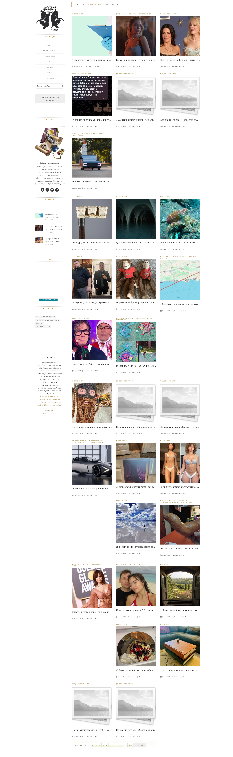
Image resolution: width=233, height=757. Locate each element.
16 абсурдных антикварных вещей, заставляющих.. (92, 242)
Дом (119, 14)
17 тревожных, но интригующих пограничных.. (136, 242)
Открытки (163, 258)
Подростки (173, 502)
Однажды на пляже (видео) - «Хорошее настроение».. (180, 426)
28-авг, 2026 (122, 126)
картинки (39, 323)
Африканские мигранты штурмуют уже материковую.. (180, 304)
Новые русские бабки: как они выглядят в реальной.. (92, 364)
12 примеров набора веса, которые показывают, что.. (180, 486)
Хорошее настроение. (95, 5)
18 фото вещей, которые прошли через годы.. (136, 302)
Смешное (49, 320)
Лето (129, 14)
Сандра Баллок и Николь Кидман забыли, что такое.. (180, 59)
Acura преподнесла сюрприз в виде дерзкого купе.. (92, 488)
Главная (50, 45)
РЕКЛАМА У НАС (49, 413)
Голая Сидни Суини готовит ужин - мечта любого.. (136, 59)
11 (97, 309)
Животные (165, 256)
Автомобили (102, 134)
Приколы (39, 320)
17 (97, 618)
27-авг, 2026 (77, 249)
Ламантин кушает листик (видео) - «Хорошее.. (136, 119)
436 (130, 745)
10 (97, 371)
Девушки (76, 74)
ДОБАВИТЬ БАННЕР (48, 299)
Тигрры (175, 14)
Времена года (86, 134)
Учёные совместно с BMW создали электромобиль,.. (92, 181)
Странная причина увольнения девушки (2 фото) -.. (92, 119)
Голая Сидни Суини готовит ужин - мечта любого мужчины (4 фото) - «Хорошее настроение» (54, 228)
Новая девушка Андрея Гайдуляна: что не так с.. (136, 610)
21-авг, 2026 (77, 433)
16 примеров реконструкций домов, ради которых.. (136, 486)
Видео (124, 14)
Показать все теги (43, 326)
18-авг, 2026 (122, 553)
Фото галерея (78, 14)
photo (38, 317)
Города (181, 256)
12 (141, 493)
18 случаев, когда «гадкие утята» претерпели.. (92, 302)
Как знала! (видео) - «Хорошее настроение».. (180, 119)
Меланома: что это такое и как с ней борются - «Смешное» (54, 215)
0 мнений (89, 66)
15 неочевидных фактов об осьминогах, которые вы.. (180, 242)
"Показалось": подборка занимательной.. (180, 548)
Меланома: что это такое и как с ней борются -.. (92, 59)
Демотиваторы (49, 317)
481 (98, 66)
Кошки (90, 442)
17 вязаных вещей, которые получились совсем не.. (92, 426)
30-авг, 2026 (122, 66)
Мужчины (136, 14)
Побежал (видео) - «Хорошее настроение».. (136, 426)
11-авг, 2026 (166, 677)
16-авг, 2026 (166, 555)
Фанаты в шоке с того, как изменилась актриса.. (92, 611)
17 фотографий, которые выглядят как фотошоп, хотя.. (136, 546)
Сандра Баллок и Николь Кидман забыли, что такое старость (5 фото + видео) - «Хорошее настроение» (53, 240)
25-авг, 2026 (77, 309)
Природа (76, 134)
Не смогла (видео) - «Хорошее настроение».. (136, 729)
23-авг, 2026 (166, 311)
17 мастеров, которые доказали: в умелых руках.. (180, 670)
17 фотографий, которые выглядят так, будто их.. (180, 610)
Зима (127, 318)
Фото (57, 320)
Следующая (139, 745)
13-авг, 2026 (166, 617)
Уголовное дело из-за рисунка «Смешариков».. (136, 365)
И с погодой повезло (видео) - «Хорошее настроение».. (92, 729)
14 (141, 737)
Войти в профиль (49, 50)
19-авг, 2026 (122, 493)
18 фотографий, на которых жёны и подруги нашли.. (136, 670)
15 (185, 555)
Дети (131, 318)
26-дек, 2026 (77, 66)
